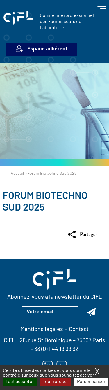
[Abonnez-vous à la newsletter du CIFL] (91, 312)
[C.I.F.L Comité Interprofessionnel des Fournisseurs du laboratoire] (18, 17)
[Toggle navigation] (101, 7)
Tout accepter (20, 381)
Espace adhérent (47, 49)
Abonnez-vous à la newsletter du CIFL (54, 297)
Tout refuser (55, 381)
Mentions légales (41, 330)
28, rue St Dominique (45, 341)
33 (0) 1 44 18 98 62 (56, 349)
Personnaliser (91, 381)
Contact (79, 330)
